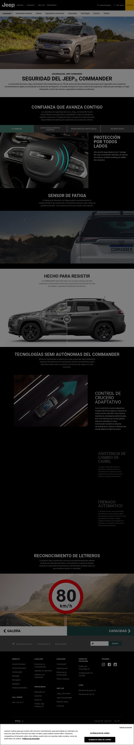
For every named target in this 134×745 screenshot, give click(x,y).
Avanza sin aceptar (125, 727)
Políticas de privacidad (30, 739)
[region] (67, 734)
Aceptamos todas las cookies (100, 740)
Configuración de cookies (100, 733)
